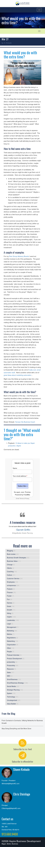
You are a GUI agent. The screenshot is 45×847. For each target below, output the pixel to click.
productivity (11, 662)
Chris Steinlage (21, 794)
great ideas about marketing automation (17, 375)
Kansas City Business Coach (25, 422)
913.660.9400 (10, 834)
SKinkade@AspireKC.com (10, 783)
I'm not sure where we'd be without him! (22, 527)
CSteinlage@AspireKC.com (11, 808)
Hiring (9, 613)
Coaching (10, 571)
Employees (11, 582)
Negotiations (11, 638)
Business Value (12, 561)
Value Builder (11, 704)
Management (11, 627)
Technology (11, 697)
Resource (10, 669)
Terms (21, 498)
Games (9, 603)
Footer (9, 596)
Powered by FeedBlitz (22, 495)
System (9, 693)
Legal (9, 624)
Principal (5, 805)
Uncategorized (12, 700)
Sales (9, 672)
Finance (10, 592)
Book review (11, 554)
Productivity (11, 665)
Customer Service (13, 578)
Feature (9, 589)
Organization (11, 644)
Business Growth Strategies (16, 557)
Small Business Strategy (15, 683)
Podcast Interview (13, 655)
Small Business (12, 679)
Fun (8, 599)
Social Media (11, 686)
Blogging (10, 551)
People (9, 651)
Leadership (11, 620)
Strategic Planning (13, 690)
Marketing (10, 631)
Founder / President (8, 780)
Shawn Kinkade (21, 769)
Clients (9, 568)
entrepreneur (11, 585)
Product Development (14, 658)
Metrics (9, 634)
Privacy (27, 498)
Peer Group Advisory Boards (19, 256)
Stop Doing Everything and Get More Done (16, 728)
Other (9, 648)
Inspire (9, 617)
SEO (8, 676)
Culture (9, 575)
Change (9, 564)
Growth (9, 610)
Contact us (7, 819)
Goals (9, 606)
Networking (11, 641)
